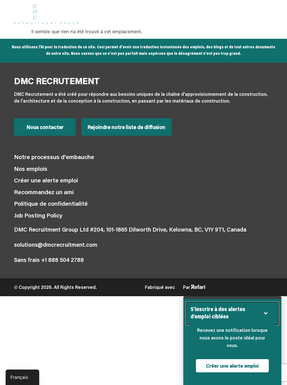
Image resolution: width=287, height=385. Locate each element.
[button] (268, 14)
